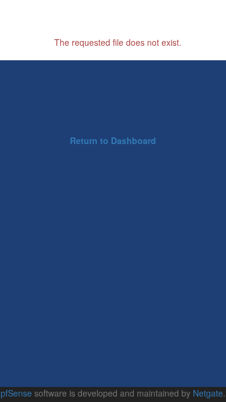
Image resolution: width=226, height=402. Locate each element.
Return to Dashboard (113, 140)
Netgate (208, 393)
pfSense (16, 393)
